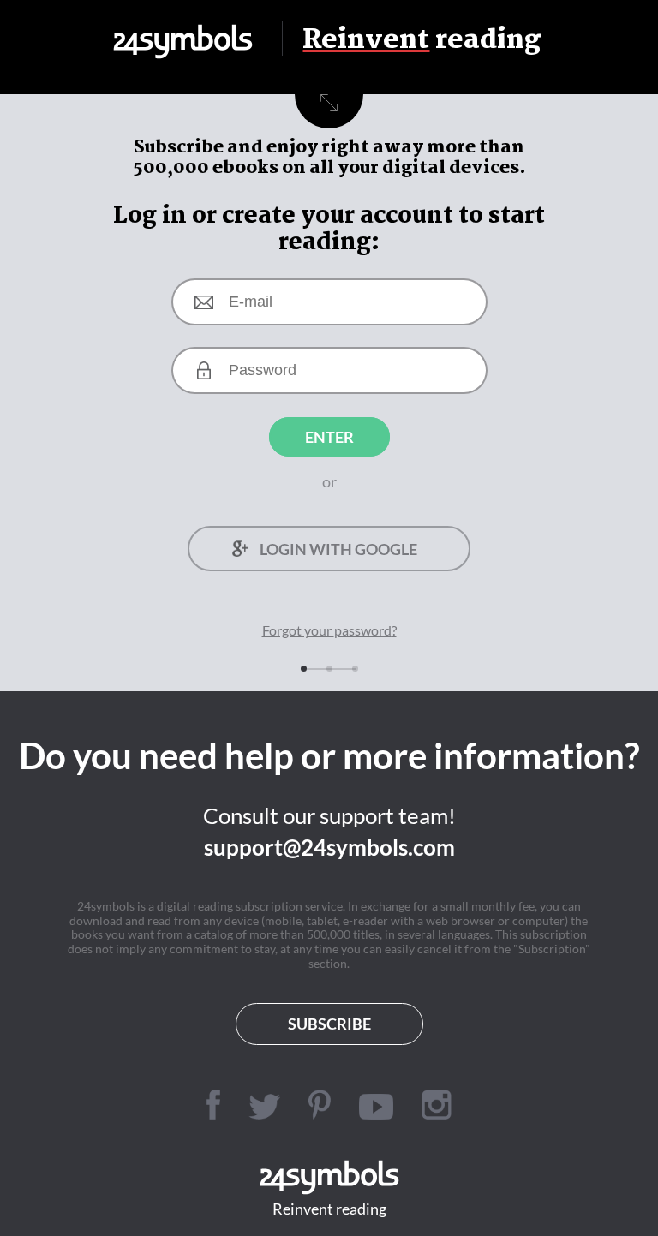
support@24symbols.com (329, 847)
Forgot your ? (329, 630)
